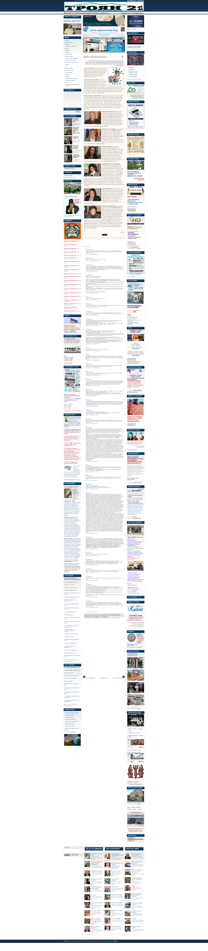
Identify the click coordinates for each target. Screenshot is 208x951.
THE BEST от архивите (70, 80)
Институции (131, 69)
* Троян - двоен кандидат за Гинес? (71, 603)
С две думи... (93, 894)
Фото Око (67, 74)
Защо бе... (133, 885)
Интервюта (67, 44)
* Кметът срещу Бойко (68, 672)
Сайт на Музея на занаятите (71, 721)
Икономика (67, 50)
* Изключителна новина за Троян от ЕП (72, 655)
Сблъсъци (67, 52)
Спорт (66, 66)
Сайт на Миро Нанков (69, 723)
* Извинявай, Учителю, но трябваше (71, 639)
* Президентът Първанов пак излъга (71, 621)
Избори (66, 48)
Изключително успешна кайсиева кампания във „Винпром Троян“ (72, 21)
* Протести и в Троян (68, 681)
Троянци (67, 64)
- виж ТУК (79, 273)
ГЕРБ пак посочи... (115, 886)
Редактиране (99, 941)
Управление (103, 941)
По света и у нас (68, 54)
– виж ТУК (133, 29)
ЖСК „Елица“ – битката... (116, 871)
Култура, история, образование (71, 58)
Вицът (66, 82)
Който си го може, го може (70, 60)
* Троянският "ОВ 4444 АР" (69, 633)
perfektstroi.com (132, 392)
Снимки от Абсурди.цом (70, 731)
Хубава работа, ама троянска (71, 62)
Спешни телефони (133, 76)
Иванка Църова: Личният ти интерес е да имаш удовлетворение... (96, 863)
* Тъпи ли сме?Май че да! (69, 582)
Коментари (95, 941)
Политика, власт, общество (71, 46)
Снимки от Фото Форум (70, 726)
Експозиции (140, 728)
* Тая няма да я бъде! (68, 612)
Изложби (138, 807)
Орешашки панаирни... (116, 926)
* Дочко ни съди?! (67, 636)
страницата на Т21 (72, 215)
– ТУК (133, 154)
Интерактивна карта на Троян (134, 79)
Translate (73, 177)
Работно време (131, 732)
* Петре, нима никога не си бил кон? (71, 607)
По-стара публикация (117, 678)
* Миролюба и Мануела (69, 590)
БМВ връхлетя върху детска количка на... (76, 147)
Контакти (138, 732)
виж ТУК (79, 280)
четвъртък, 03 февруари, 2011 (93, 325)
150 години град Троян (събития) (134, 752)
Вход (88, 941)
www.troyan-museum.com (136, 784)
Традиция (67, 76)
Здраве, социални (69, 56)
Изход (110, 941)
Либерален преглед (69, 717)
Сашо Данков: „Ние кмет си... (76, 137)
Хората (134, 728)
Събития (130, 730)
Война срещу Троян (68, 652)
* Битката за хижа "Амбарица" (70, 678)
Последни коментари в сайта (71, 78)
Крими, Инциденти (69, 68)
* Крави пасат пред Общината (70, 597)
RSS (112, 941)
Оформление (107, 941)
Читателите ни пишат (69, 70)
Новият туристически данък (95, 57)
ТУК (67, 266)
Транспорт (131, 67)
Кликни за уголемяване (132, 449)
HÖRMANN (135, 348)
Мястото (130, 728)
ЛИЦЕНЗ (115, 941)
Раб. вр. (134, 809)
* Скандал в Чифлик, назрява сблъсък (72, 670)
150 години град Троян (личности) (134, 750)
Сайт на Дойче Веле (69, 715)
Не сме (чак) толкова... (95, 910)
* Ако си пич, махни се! (69, 587)
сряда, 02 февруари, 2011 (92, 260)
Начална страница (103, 678)
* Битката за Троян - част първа (70, 675)
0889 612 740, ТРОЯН (134, 176)
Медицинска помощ (133, 71)
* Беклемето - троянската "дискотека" (72, 617)
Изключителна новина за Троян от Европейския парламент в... (136, 895)
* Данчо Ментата (67, 614)
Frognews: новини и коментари (71, 712)
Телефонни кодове (133, 74)
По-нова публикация (90, 678)
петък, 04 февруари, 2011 (92, 406)
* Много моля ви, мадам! (69, 650)
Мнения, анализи (68, 42)
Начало (66, 40)
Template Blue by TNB (81, 941)
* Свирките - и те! (67, 584)
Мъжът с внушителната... (116, 918)
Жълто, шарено (68, 72)
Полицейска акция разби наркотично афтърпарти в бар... (136, 879)
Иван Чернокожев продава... (117, 894)
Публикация (91, 941)
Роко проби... (134, 918)
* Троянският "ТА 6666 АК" (69, 643)
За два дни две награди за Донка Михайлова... (76, 156)
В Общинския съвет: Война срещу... (75, 120)
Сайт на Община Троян (70, 719)
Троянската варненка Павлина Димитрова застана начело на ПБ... (117, 855)
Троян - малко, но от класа (71, 196)
